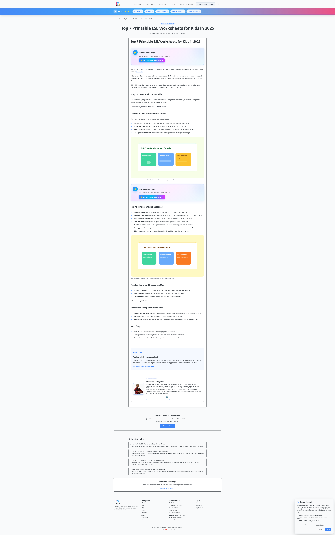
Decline (321, 529)
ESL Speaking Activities (175, 505)
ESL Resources (139, 4)
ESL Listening (172, 520)
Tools (173, 4)
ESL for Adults (173, 510)
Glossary (144, 512)
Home (114, 19)
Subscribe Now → (167, 426)
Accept (328, 529)
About (182, 4)
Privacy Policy (199, 505)
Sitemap (198, 503)
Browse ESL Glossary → (167, 488)
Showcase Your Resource (205, 4)
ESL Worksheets (173, 503)
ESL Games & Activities (175, 517)
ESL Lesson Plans (173, 508)
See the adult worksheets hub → (144, 366)
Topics (153, 4)
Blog (147, 4)
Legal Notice (199, 508)
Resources (162, 4)
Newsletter (190, 4)
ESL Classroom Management (177, 515)
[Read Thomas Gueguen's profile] (138, 388)
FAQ (143, 508)
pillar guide (139, 72)
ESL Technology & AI (174, 512)
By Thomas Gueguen (180, 33)
